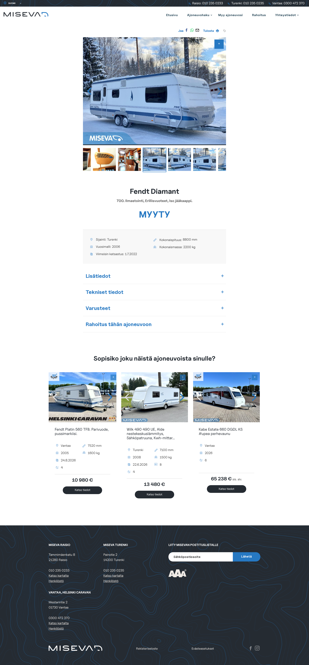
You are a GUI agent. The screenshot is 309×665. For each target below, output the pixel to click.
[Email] (197, 30)
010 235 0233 (59, 570)
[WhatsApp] (192, 30)
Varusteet (98, 308)
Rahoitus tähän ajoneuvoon (119, 324)
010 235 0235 (113, 570)
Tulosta (209, 31)
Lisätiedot (98, 276)
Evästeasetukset (203, 648)
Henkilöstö (56, 581)
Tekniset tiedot (104, 292)
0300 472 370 (59, 618)
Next (220, 91)
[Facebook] (186, 30)
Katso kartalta (59, 576)
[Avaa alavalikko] (211, 15)
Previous (89, 91)
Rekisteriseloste (147, 648)
